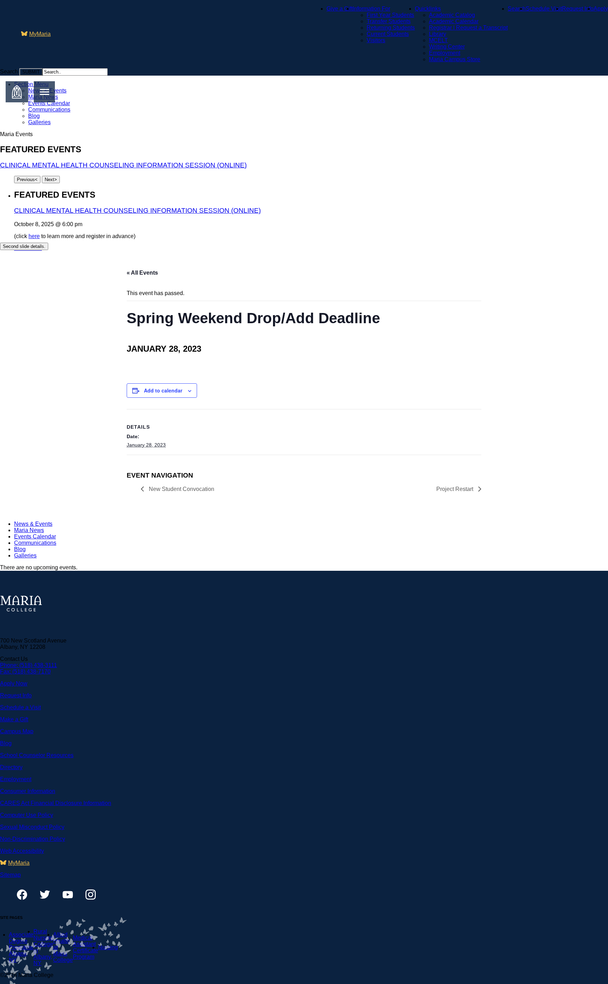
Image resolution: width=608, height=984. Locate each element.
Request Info (578, 9)
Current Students (388, 34)
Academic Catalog (452, 15)
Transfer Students (389, 21)
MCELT (438, 40)
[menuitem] (36, 34)
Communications (49, 110)
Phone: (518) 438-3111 (28, 665)
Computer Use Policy (26, 815)
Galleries (39, 122)
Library (437, 34)
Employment (444, 53)
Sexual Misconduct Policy (32, 827)
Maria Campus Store (454, 59)
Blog (34, 116)
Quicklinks (428, 9)
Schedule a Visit (20, 707)
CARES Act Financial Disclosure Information (55, 803)
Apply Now (13, 683)
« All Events (142, 273)
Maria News (29, 530)
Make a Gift (14, 719)
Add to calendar (163, 390)
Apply (601, 9)
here (34, 236)
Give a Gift (340, 9)
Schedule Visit (544, 9)
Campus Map (16, 731)
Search (517, 9)
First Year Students (390, 15)
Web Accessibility (22, 851)
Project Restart (455, 489)
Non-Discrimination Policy (32, 839)
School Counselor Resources (37, 755)
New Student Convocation (180, 489)
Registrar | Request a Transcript (468, 28)
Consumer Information (27, 791)
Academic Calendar (454, 21)
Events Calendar (49, 103)
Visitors (376, 40)
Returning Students (391, 28)
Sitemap (10, 875)
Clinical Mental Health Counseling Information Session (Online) (123, 165)
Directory (11, 767)
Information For (371, 9)
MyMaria (40, 34)
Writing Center (447, 47)
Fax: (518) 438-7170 (25, 672)
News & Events (33, 524)
